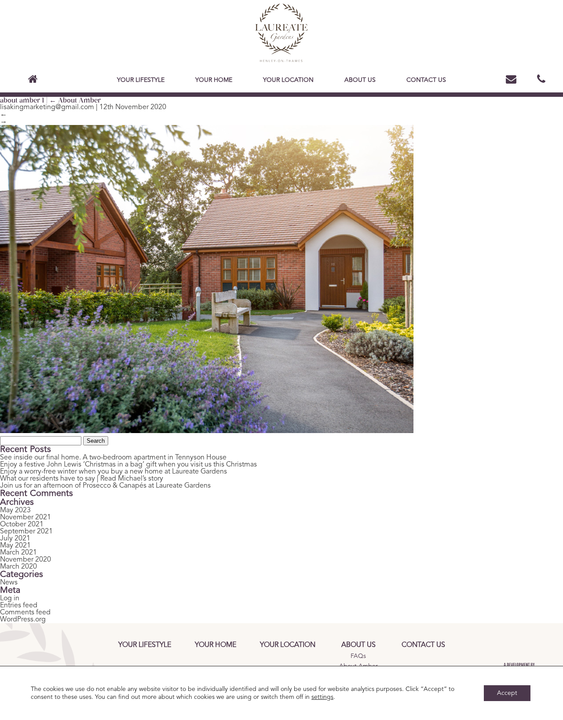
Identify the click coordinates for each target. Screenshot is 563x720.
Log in (9, 598)
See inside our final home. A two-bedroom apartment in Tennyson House (113, 457)
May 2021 (15, 545)
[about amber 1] (206, 431)
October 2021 (22, 524)
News (9, 582)
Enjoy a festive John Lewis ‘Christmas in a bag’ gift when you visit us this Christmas (128, 464)
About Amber (75, 100)
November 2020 (25, 559)
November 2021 (25, 517)
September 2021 (26, 531)
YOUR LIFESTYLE (141, 80)
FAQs (358, 656)
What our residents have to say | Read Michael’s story (81, 478)
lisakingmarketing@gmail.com (47, 107)
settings (322, 697)
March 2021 (18, 552)
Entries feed (18, 605)
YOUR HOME (213, 80)
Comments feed (25, 612)
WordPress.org (23, 619)
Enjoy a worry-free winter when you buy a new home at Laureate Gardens (113, 471)
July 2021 (15, 538)
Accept (507, 693)
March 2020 (18, 566)
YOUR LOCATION (288, 80)
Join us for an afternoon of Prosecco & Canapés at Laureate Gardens (105, 485)
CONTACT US (426, 80)
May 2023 (15, 510)
